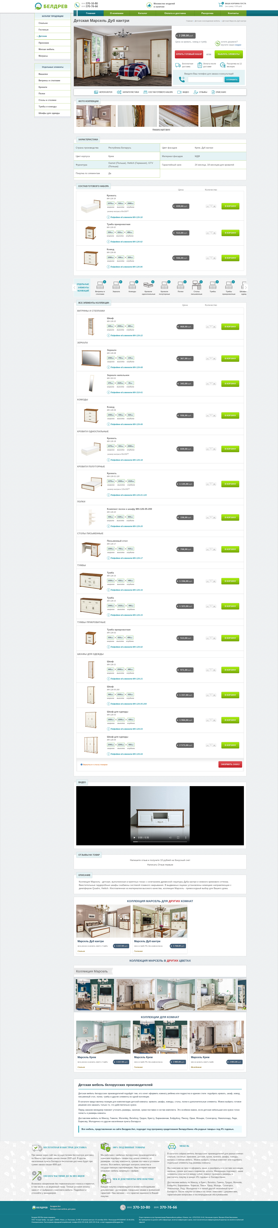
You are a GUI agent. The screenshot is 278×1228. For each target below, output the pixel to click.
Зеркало (111, 350)
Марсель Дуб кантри (91, 941)
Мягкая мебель (46, 49)
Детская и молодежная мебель (207, 21)
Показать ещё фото (161, 130)
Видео (186, 92)
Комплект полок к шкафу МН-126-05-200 (129, 509)
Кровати (43, 87)
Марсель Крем (87, 1057)
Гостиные (43, 29)
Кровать (111, 195)
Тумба (110, 572)
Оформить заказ (230, 764)
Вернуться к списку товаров (95, 765)
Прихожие (44, 43)
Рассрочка (207, 13)
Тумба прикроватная (118, 224)
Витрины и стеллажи (49, 80)
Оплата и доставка (175, 13)
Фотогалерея (105, 92)
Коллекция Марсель (92, 971)
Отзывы (203, 92)
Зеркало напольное (118, 375)
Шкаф (110, 318)
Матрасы (43, 56)
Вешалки (43, 74)
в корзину (230, 206)
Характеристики (131, 92)
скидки (238, 45)
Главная (90, 13)
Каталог (142, 13)
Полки (42, 93)
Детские (43, 36)
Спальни (43, 23)
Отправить (231, 80)
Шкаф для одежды (117, 711)
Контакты (233, 13)
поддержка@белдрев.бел (114, 1222)
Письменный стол (117, 541)
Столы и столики (47, 100)
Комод (110, 249)
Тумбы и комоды (48, 106)
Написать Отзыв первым (160, 864)
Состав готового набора (160, 92)
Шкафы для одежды (49, 113)
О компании (116, 13)
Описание (221, 92)
